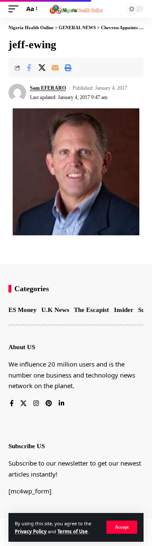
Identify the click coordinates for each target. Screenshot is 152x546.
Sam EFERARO (48, 88)
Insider (123, 309)
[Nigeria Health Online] (76, 8)
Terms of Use (72, 531)
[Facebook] (11, 404)
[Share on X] (42, 67)
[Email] (55, 67)
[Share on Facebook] (29, 67)
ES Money (22, 309)
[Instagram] (36, 404)
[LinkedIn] (61, 404)
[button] (121, 527)
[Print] (68, 67)
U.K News (55, 309)
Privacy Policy (30, 531)
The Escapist (91, 309)
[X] (23, 404)
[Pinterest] (48, 404)
